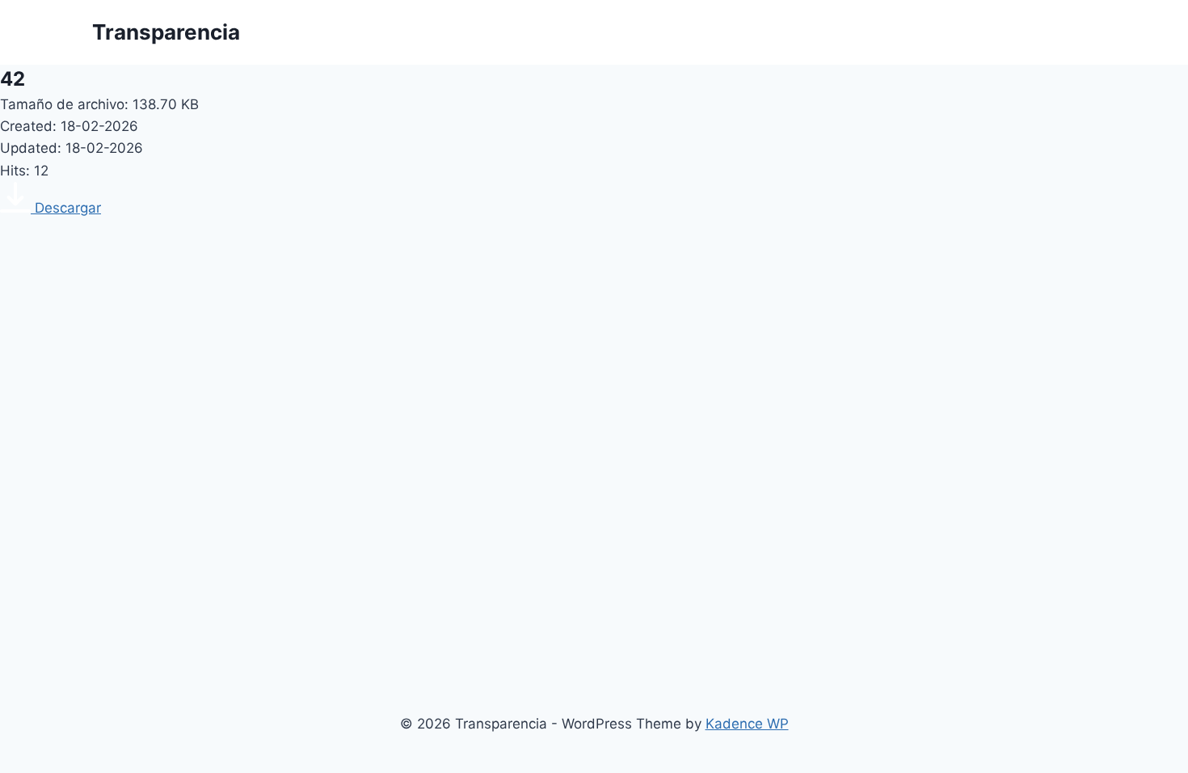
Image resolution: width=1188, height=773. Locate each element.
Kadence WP (747, 724)
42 (12, 79)
